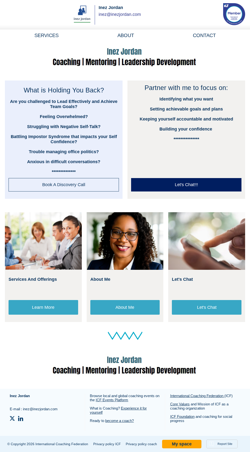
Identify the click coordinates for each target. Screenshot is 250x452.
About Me (124, 307)
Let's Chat (207, 307)
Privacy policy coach (141, 444)
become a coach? (119, 421)
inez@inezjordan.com (120, 14)
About (125, 35)
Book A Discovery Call (63, 184)
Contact (204, 35)
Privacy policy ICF (107, 444)
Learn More (43, 307)
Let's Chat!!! (186, 184)
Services (46, 35)
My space (182, 444)
